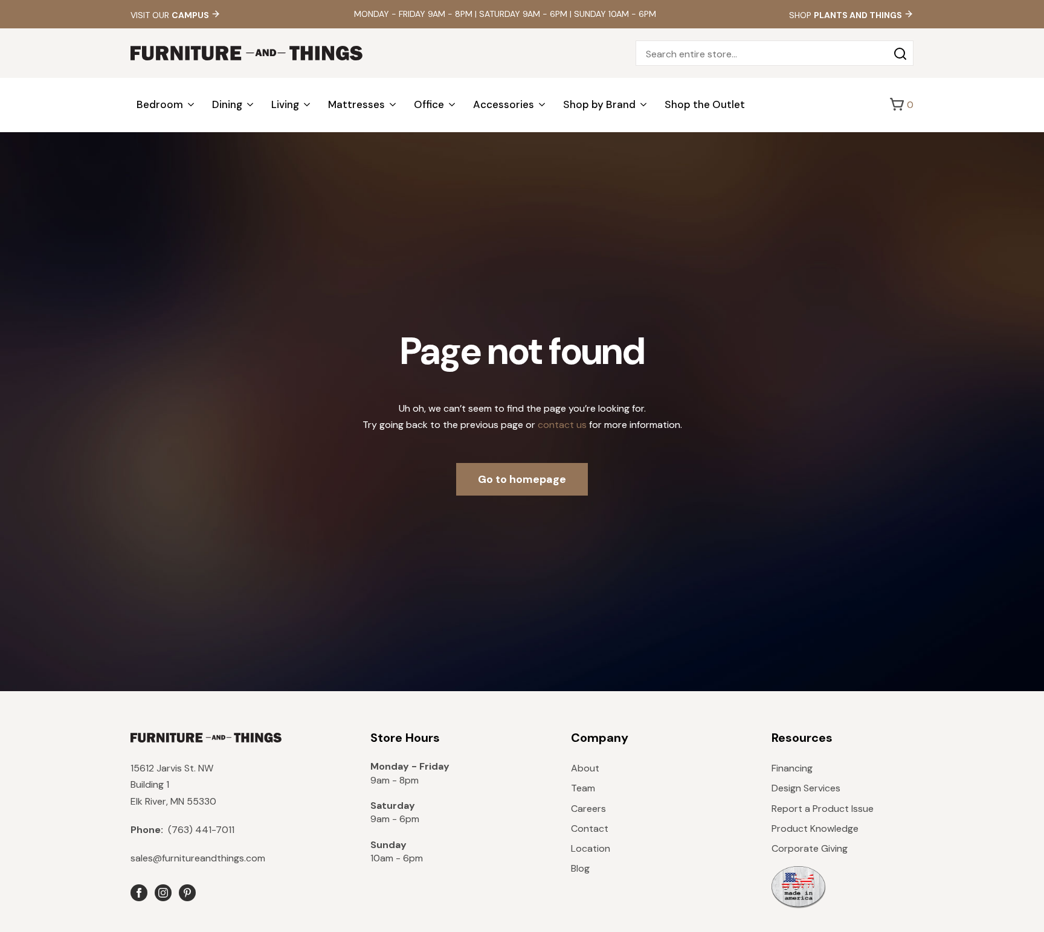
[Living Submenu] (307, 104)
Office (429, 104)
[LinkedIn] (187, 892)
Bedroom (160, 104)
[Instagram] (163, 892)
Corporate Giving (810, 848)
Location (590, 848)
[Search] (900, 53)
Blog (580, 868)
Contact (589, 828)
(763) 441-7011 (182, 829)
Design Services (806, 788)
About (585, 768)
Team (583, 788)
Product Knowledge (815, 828)
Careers (588, 808)
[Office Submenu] (452, 104)
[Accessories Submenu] (542, 104)
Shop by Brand (599, 104)
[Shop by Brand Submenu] (644, 104)
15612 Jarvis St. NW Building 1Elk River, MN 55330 (173, 784)
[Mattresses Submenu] (393, 104)
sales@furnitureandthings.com (197, 858)
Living (285, 104)
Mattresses (356, 104)
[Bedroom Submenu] (191, 104)
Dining (227, 104)
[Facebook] (138, 892)
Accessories (503, 104)
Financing (792, 768)
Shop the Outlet (705, 104)
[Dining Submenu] (250, 104)
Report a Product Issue (823, 808)
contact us (562, 424)
